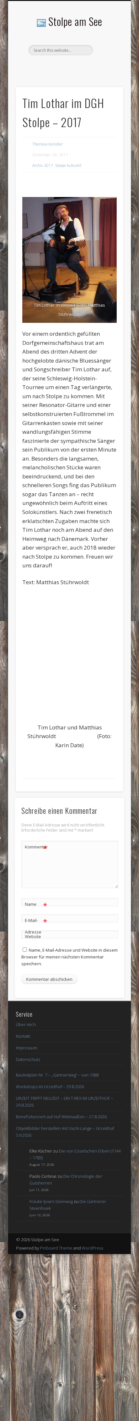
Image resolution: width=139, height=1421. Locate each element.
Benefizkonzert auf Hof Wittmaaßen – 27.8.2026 (61, 1117)
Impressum (26, 1048)
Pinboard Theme (56, 1248)
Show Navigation (107, 58)
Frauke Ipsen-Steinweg (51, 1201)
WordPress (92, 1248)
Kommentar (36, 848)
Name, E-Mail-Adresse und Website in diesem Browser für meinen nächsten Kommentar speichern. (69, 957)
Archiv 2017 (42, 165)
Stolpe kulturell (68, 165)
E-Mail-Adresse (36, 925)
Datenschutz (28, 1059)
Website (33, 936)
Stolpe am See (75, 21)
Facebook (68, 66)
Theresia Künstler (47, 144)
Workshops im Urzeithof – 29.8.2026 (50, 1086)
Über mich (26, 1024)
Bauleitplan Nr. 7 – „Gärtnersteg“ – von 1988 (57, 1075)
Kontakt (23, 1036)
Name (36, 905)
